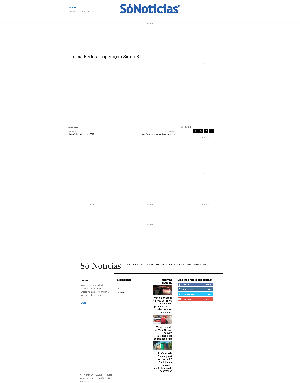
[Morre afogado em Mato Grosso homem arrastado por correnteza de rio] (162, 319)
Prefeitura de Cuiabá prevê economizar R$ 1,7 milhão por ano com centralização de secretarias (163, 362)
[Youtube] (85, 303)
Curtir (208, 284)
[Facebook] (195, 131)
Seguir (208, 289)
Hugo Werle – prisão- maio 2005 (81, 134)
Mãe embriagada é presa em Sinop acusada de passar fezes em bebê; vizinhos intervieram (162, 305)
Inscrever (207, 299)
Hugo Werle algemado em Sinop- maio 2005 (158, 134)
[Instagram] (82, 303)
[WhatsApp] (211, 131)
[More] (217, 131)
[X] (200, 131)
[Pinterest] (206, 131)
